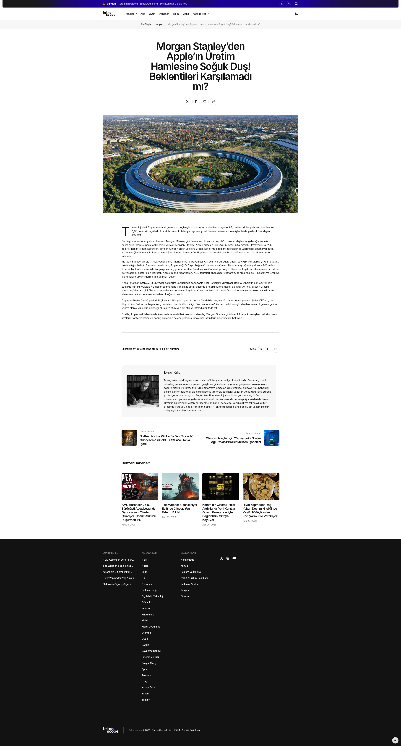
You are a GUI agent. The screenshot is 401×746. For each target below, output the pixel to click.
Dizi (144, 578)
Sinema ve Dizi (150, 657)
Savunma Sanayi (151, 650)
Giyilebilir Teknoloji (153, 596)
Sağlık (145, 645)
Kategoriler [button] (199, 14)
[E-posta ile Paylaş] (205, 101)
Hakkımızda (187, 559)
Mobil (185, 14)
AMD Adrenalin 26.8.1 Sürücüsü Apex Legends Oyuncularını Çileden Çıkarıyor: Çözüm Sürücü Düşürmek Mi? (139, 512)
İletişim (185, 590)
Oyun (152, 14)
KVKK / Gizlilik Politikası (194, 578)
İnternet (146, 608)
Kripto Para (148, 614)
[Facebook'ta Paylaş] (196, 101)
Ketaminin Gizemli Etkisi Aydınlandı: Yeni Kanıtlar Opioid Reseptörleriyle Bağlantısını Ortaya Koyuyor (218, 512)
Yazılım (146, 699)
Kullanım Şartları (190, 584)
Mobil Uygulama (151, 626)
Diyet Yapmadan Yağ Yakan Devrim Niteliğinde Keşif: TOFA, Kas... (155, 3)
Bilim (176, 14)
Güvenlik (147, 602)
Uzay (145, 681)
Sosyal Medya (150, 663)
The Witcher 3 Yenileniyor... (118, 565)
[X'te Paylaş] (187, 101)
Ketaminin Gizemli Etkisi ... (118, 571)
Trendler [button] (129, 14)
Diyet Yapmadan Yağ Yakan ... (119, 578)
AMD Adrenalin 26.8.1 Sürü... (119, 559)
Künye (184, 565)
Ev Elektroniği (149, 590)
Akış (143, 14)
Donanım (164, 14)
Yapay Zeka (148, 687)
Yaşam (145, 693)
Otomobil (147, 632)
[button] (296, 4)
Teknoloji (147, 675)
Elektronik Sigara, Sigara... (118, 584)
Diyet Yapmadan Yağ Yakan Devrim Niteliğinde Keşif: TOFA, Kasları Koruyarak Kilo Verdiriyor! (260, 510)
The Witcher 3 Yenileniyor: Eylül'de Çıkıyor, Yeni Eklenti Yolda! (180, 508)
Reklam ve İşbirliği (191, 571)
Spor (144, 669)
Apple (159, 24)
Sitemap (185, 596)
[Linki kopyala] (213, 101)
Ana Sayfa (146, 24)
